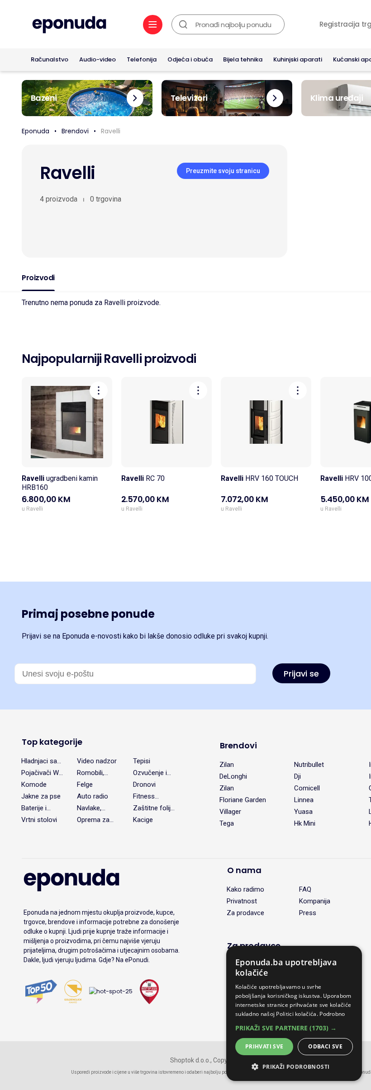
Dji (297, 776)
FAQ (305, 889)
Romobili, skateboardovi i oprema (98, 773)
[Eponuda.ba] (69, 25)
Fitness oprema (144, 796)
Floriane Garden (242, 800)
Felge (85, 784)
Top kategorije (52, 741)
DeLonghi (233, 776)
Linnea (304, 800)
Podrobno (332, 1014)
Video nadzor (97, 761)
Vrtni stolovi (39, 820)
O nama (244, 870)
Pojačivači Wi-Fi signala (42, 773)
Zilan (226, 765)
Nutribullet (309, 765)
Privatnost (242, 901)
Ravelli (110, 131)
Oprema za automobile (93, 820)
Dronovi (144, 784)
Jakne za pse (41, 796)
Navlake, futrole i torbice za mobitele (92, 808)
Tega (226, 823)
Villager (230, 812)
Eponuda (35, 131)
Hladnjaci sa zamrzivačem (41, 761)
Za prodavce (245, 913)
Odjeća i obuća (190, 59)
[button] (294, 1028)
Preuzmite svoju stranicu (223, 170)
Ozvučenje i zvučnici (150, 773)
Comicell (307, 788)
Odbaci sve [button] (325, 1046)
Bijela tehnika (242, 59)
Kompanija (314, 901)
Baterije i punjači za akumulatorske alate (43, 808)
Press (307, 913)
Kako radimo (245, 889)
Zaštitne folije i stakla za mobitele (153, 808)
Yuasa (303, 812)
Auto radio (92, 796)
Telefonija (142, 59)
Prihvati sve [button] (264, 1046)
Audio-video (97, 59)
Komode (34, 784)
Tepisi (141, 761)
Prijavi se (301, 673)
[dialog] (294, 1013)
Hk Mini (304, 823)
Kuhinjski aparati (297, 59)
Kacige (143, 820)
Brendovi (75, 131)
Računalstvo (49, 59)
